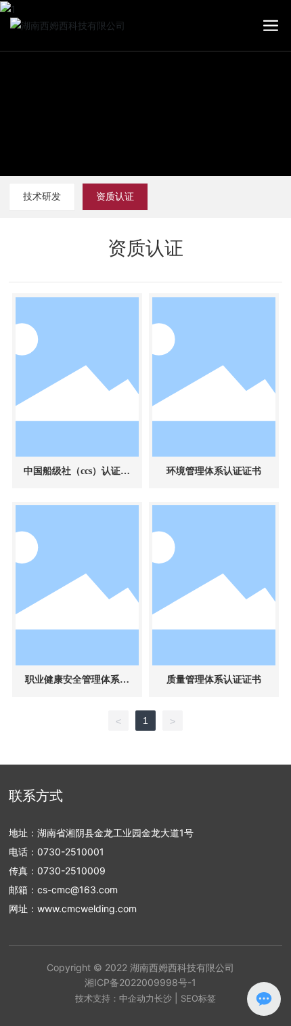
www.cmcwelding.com (87, 908)
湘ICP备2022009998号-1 (140, 982)
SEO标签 (198, 998)
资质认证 (115, 196)
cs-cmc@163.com (77, 889)
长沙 (163, 998)
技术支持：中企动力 (114, 998)
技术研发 (42, 196)
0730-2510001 (70, 851)
